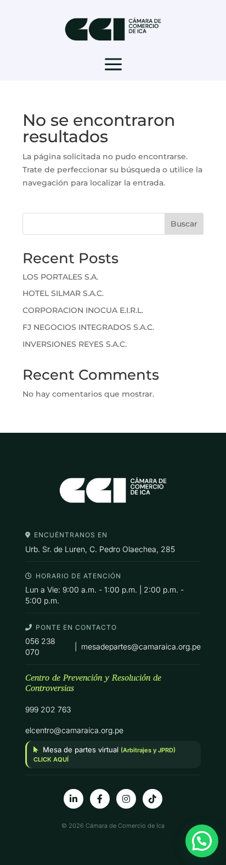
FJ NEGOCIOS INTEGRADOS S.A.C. (88, 327)
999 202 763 (48, 709)
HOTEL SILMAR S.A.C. (63, 293)
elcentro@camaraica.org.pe (74, 730)
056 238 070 (40, 646)
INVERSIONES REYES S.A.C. (74, 344)
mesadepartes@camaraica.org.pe (141, 646)
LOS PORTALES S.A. (60, 277)
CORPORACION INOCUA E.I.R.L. (82, 310)
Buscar (184, 224)
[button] (201, 841)
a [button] (113, 65)
